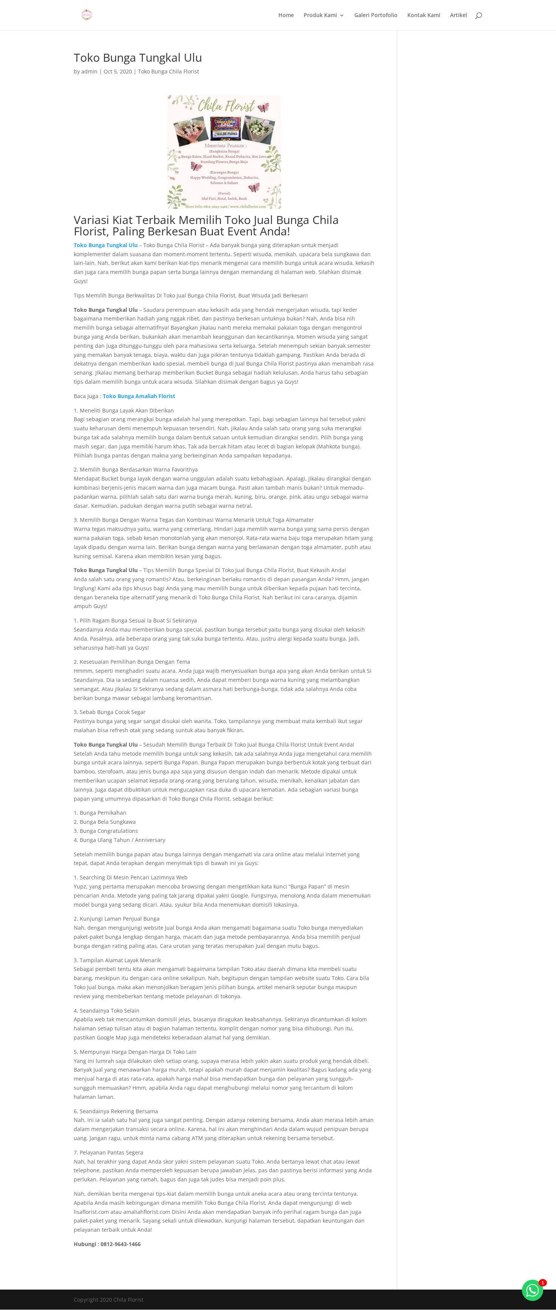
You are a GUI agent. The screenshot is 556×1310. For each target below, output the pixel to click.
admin (89, 71)
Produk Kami (320, 15)
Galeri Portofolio (376, 15)
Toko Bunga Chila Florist (168, 71)
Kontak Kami (423, 15)
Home (286, 15)
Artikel (458, 15)
